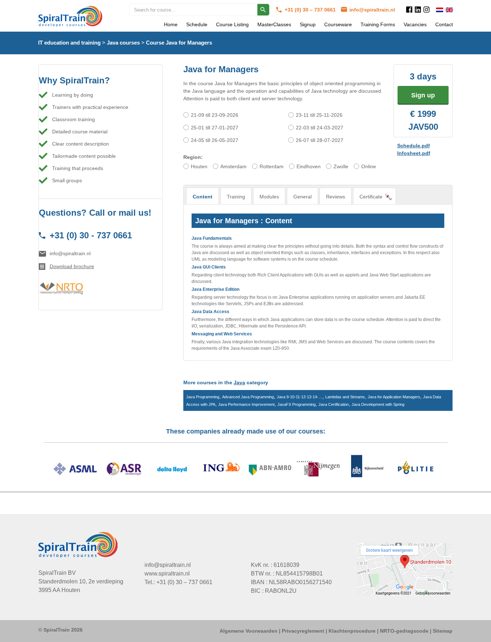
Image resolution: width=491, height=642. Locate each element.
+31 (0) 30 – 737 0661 (311, 10)
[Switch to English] (449, 10)
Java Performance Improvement (246, 404)
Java (239, 382)
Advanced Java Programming (248, 397)
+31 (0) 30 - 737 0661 (91, 235)
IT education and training (69, 43)
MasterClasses (274, 24)
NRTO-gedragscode (404, 631)
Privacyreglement (303, 631)
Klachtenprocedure (352, 631)
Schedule (196, 24)
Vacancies (415, 24)
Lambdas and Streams (345, 397)
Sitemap (443, 631)
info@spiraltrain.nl (372, 10)
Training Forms (378, 24)
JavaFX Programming (296, 404)
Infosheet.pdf (413, 153)
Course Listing (232, 24)
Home (171, 24)
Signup (308, 24)
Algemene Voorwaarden (248, 631)
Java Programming (202, 397)
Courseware (338, 24)
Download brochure (72, 266)
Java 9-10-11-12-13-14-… (299, 397)
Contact (444, 24)
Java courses (123, 43)
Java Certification (333, 404)
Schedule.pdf (413, 145)
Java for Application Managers (394, 397)
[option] (245, 469)
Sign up (423, 95)
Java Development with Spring (378, 404)
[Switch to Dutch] (439, 10)
